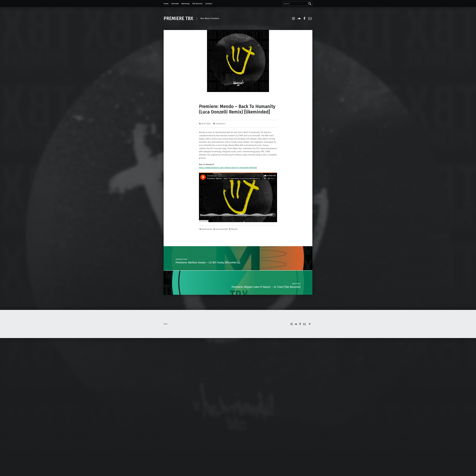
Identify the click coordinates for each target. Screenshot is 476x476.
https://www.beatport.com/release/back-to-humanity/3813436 (228, 167)
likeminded (207, 229)
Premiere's (221, 123)
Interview (175, 3)
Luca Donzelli (222, 229)
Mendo (234, 229)
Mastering (185, 3)
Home (166, 3)
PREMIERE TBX (178, 18)
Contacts (208, 3)
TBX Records (197, 3)
